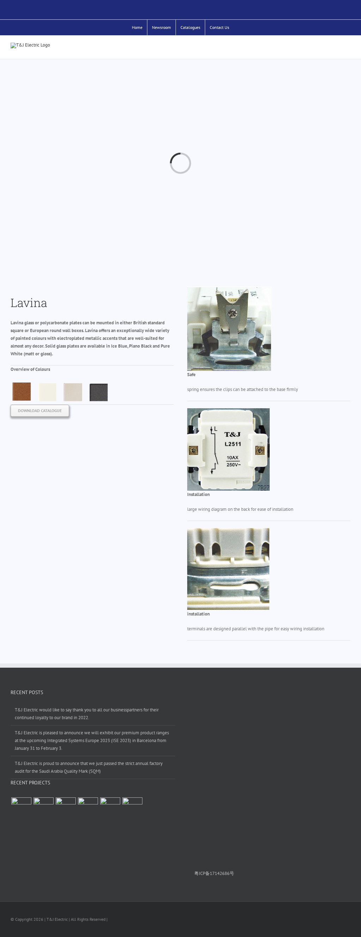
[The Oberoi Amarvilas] (110, 807)
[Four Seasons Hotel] (65, 807)
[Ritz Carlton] (132, 807)
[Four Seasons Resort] (43, 807)
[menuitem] (137, 27)
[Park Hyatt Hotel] (21, 807)
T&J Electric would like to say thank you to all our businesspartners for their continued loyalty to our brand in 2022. (87, 714)
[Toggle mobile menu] (347, 48)
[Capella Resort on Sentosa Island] (87, 807)
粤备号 (210, 873)
